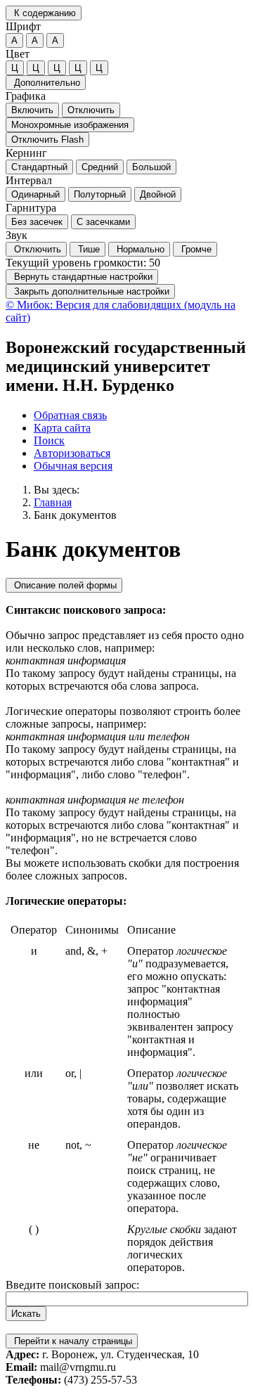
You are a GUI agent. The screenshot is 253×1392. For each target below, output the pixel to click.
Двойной (158, 194)
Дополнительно (45, 82)
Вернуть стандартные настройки (82, 276)
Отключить (91, 110)
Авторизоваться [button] (72, 453)
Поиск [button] (49, 440)
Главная (53, 502)
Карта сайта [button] (62, 428)
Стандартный (39, 167)
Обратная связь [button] (70, 415)
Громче (195, 249)
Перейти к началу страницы (71, 1341)
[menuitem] (140, 415)
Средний (100, 167)
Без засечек (37, 222)
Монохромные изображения (70, 125)
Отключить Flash (47, 139)
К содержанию (43, 13)
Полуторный (100, 194)
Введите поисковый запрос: (72, 1285)
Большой (151, 167)
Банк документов (75, 515)
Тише (87, 249)
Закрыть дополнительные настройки (90, 291)
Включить (32, 110)
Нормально (139, 249)
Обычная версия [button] (73, 466)
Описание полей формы (64, 585)
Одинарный (35, 194)
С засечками (103, 222)
